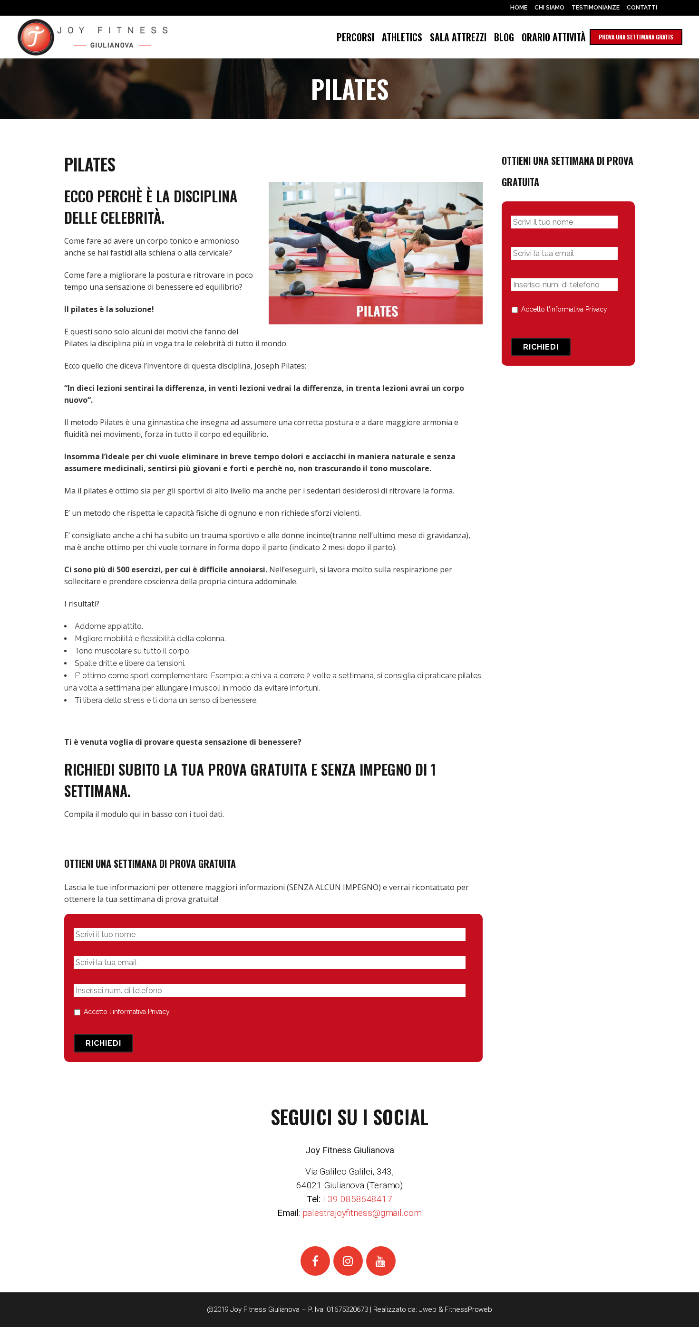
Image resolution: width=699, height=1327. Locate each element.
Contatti (642, 7)
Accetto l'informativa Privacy (127, 1011)
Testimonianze (596, 7)
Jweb (428, 1309)
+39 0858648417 (357, 1199)
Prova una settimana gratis (636, 37)
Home (518, 7)
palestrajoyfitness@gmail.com (362, 1212)
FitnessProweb (468, 1309)
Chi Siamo (549, 7)
